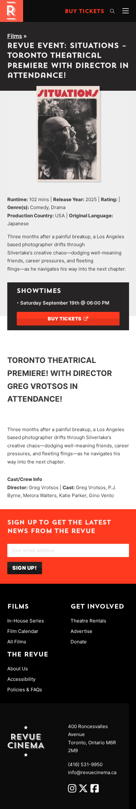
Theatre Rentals (88, 621)
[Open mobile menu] (125, 10)
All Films (16, 642)
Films (14, 36)
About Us (17, 669)
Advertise (81, 631)
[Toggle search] (112, 11)
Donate (79, 642)
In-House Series (25, 621)
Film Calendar (22, 631)
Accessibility (21, 679)
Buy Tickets (84, 11)
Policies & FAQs (24, 690)
